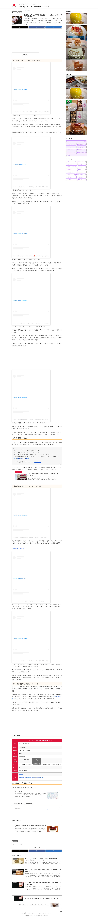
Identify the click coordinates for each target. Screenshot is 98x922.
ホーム (23, 913)
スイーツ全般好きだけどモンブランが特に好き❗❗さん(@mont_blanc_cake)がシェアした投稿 (34, 255)
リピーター (15, 12)
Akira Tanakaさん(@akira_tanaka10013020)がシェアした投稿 (27, 186)
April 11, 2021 (37, 462)
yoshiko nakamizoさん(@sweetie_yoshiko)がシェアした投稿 (26, 323)
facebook (21, 774)
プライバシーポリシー (31, 913)
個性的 (20, 12)
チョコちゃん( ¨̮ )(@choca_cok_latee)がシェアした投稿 (31, 601)
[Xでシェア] (20, 27)
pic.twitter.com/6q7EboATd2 (21, 458)
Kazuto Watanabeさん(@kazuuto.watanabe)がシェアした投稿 (27, 660)
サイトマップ (48, 913)
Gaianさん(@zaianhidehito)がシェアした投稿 (23, 419)
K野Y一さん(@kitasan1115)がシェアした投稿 (23, 537)
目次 (24, 54)
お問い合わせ (41, 913)
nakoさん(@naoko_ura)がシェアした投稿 (22, 111)
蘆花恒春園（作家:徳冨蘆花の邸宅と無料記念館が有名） (31, 777)
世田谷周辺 (15, 841)
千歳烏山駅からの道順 (18, 548)
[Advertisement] (37, 41)
